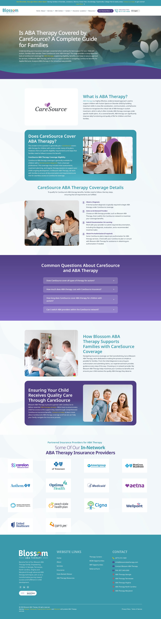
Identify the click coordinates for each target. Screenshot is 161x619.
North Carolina (46, 609)
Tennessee (33, 609)
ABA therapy (48, 56)
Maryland (57, 609)
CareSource (66, 146)
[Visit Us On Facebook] (20, 587)
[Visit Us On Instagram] (27, 587)
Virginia (39, 609)
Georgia (26, 609)
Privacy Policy (126, 609)
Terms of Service (136, 609)
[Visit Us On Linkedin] (24, 587)
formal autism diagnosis (48, 163)
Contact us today (129, 2)
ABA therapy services (48, 407)
